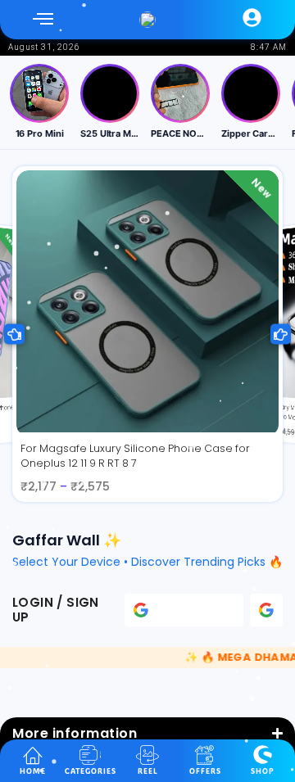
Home (33, 770)
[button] (43, 19)
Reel (148, 770)
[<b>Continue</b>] (266, 610)
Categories (90, 770)
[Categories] (90, 754)
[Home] (33, 754)
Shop (263, 770)
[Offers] (205, 754)
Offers (205, 770)
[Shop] (262, 754)
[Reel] (147, 754)
